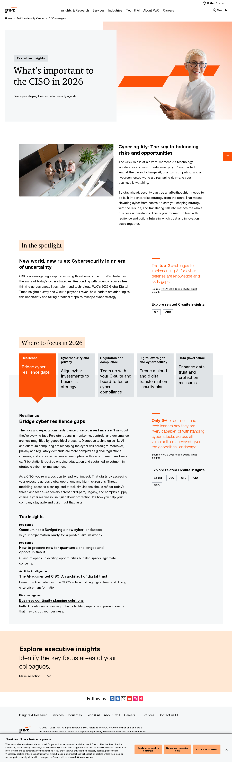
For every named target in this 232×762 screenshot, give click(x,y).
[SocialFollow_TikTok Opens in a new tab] (141, 699)
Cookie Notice (85, 757)
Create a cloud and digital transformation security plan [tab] (153, 372)
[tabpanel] (116, 515)
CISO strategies (57, 18)
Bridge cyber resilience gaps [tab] (36, 365)
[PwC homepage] (11, 8)
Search (222, 10)
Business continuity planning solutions (51, 600)
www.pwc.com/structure (129, 731)
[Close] (226, 749)
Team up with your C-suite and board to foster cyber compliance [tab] (115, 375)
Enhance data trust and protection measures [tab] (192, 370)
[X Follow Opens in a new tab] (123, 699)
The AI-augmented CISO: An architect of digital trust (63, 576)
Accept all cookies (207, 749)
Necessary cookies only (177, 749)
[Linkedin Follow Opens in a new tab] (112, 699)
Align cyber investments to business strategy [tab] (75, 372)
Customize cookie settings (148, 749)
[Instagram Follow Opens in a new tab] (135, 699)
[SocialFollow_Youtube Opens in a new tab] (129, 699)
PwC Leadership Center (30, 18)
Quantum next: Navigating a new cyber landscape (60, 530)
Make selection (29, 676)
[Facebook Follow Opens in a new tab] (117, 699)
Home (8, 18)
